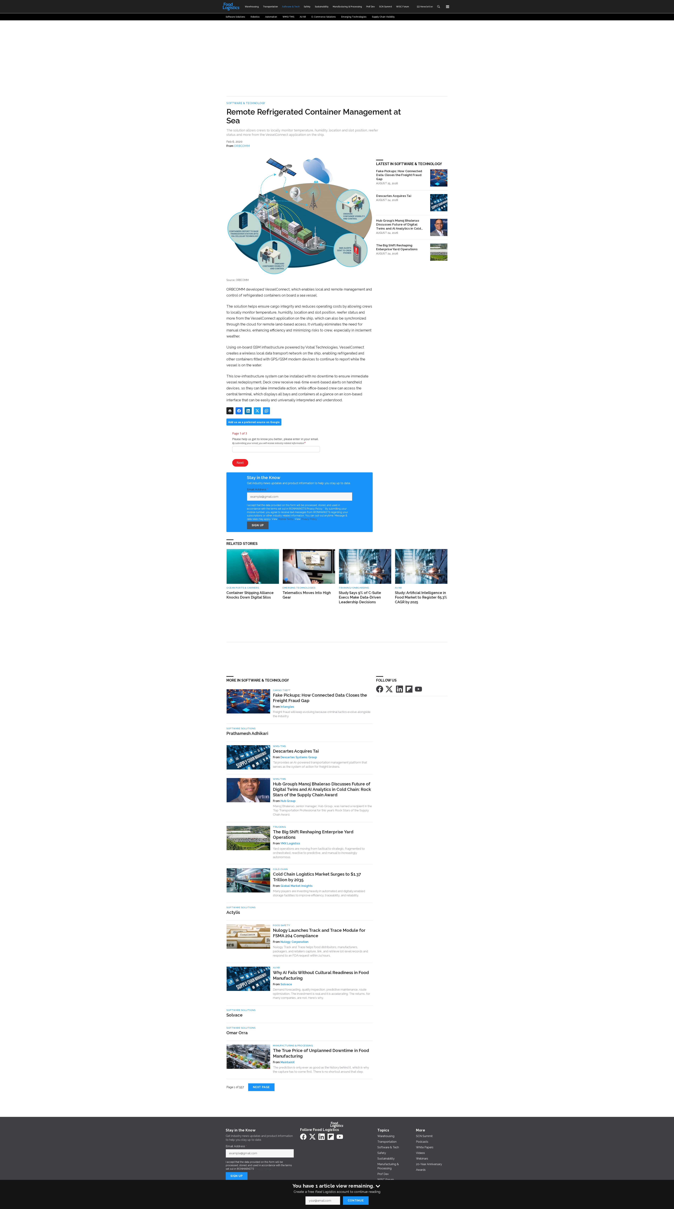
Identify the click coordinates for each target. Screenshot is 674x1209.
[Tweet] (257, 410)
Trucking (279, 827)
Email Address (257, 489)
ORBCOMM (242, 146)
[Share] (239, 410)
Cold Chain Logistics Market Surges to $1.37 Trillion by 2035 (317, 877)
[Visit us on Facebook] (379, 688)
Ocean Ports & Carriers (242, 587)
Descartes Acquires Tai (393, 196)
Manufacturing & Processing (293, 1045)
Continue (356, 1200)
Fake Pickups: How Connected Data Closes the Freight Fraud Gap (399, 175)
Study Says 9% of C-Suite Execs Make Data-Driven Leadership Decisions (360, 597)
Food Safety (281, 925)
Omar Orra (237, 1032)
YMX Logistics (290, 843)
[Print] (229, 410)
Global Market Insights (296, 886)
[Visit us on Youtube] (418, 688)
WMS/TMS (279, 746)
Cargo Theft (282, 690)
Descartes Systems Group (298, 757)
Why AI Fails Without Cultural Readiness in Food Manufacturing (321, 975)
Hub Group (287, 801)
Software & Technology (245, 103)
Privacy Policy (309, 519)
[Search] (438, 6)
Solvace (286, 984)
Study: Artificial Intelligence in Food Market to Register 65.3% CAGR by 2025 (421, 597)
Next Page (261, 1087)
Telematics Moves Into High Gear (307, 595)
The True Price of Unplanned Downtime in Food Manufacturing (321, 1053)
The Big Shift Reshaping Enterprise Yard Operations (397, 247)
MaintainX (287, 1062)
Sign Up (258, 525)
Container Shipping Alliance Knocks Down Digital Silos (250, 595)
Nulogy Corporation (294, 942)
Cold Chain (280, 869)
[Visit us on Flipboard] (408, 688)
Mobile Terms (286, 519)
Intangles (287, 706)
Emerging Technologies (299, 587)
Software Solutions (240, 728)
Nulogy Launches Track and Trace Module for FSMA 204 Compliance (319, 933)
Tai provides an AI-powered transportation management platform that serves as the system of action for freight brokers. (320, 764)
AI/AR (398, 587)
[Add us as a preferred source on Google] (266, 410)
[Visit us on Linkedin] (399, 688)
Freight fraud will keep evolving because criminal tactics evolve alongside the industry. (322, 714)
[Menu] (447, 6)
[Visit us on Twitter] (389, 688)
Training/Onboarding (354, 587)
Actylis (233, 912)
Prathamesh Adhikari (247, 733)
